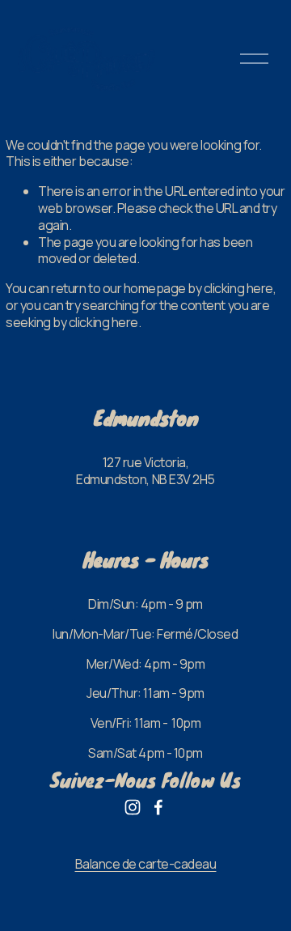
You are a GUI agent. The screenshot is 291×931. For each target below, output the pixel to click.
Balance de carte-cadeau (146, 864)
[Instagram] (132, 807)
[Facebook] (158, 807)
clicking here (238, 288)
